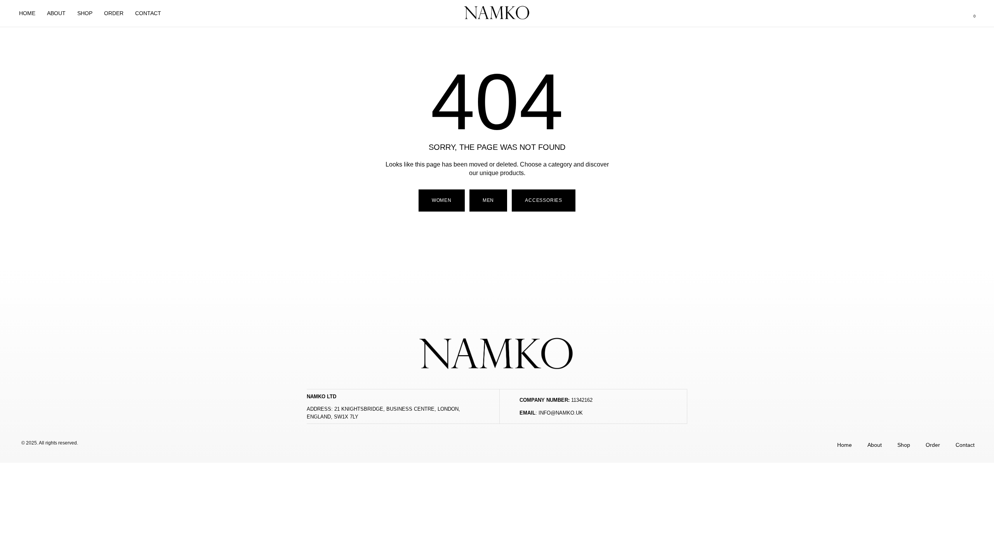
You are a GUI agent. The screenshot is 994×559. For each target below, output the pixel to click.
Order (113, 13)
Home (27, 13)
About (56, 13)
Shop (84, 13)
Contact (148, 13)
